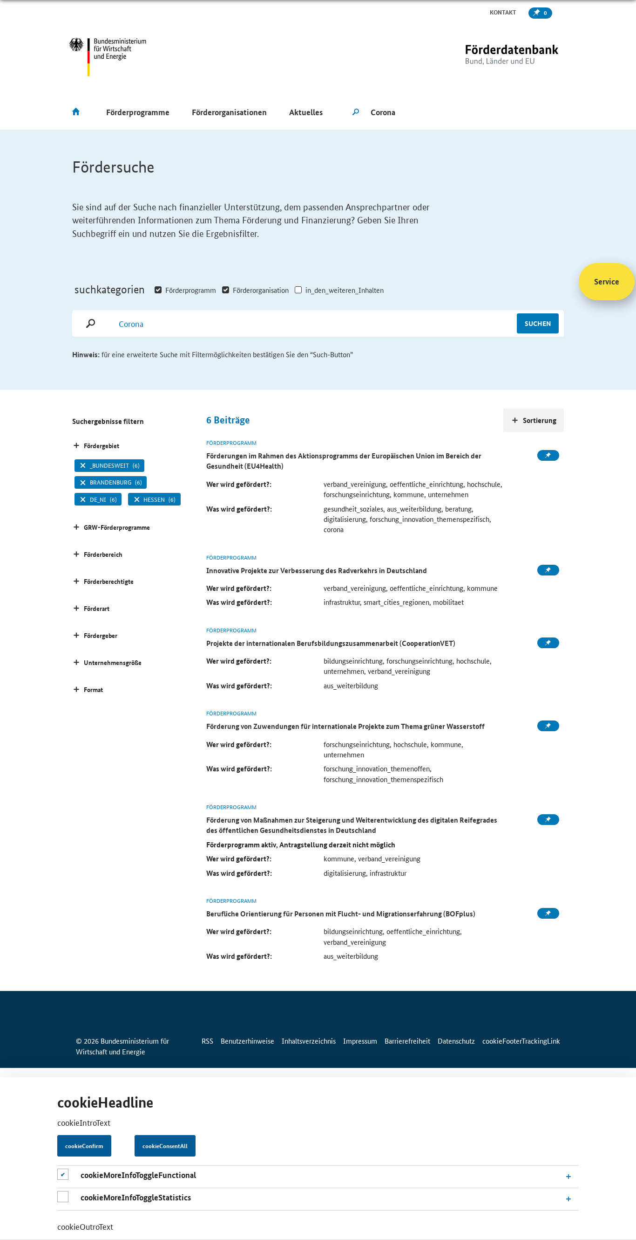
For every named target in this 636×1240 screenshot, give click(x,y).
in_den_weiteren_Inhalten (344, 290)
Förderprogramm (190, 290)
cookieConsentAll (165, 1146)
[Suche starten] (355, 112)
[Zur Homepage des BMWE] (108, 57)
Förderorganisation (261, 290)
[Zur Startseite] (492, 57)
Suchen (538, 323)
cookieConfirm (84, 1146)
